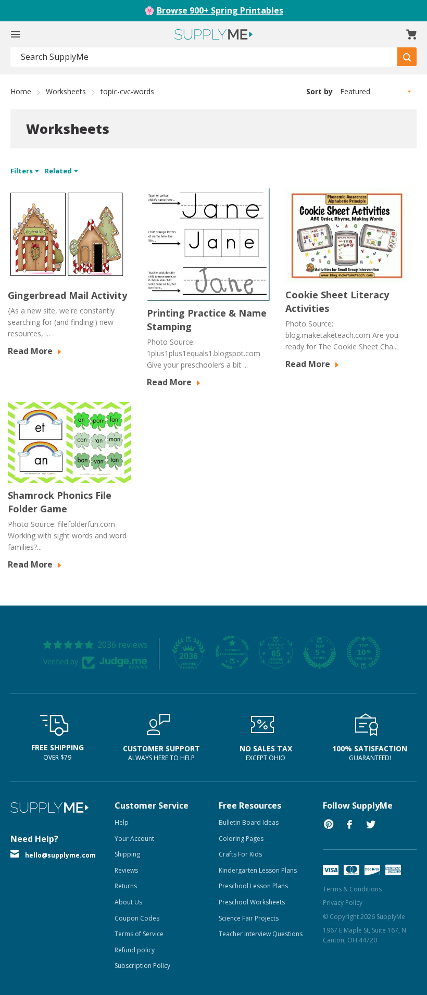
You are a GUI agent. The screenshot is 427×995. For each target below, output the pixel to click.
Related (59, 170)
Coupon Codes (137, 918)
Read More (31, 351)
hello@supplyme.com (60, 855)
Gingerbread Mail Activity (67, 295)
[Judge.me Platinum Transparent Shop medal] (232, 652)
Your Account (134, 838)
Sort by (319, 91)
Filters (22, 170)
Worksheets (66, 91)
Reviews (126, 870)
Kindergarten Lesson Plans (258, 870)
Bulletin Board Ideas (249, 822)
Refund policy (135, 950)
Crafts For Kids (240, 854)
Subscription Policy (142, 965)
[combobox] (204, 57)
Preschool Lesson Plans (253, 885)
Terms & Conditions (352, 889)
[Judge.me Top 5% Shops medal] (319, 652)
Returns (126, 885)
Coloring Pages (241, 838)
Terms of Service (139, 933)
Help (122, 822)
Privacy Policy (342, 902)
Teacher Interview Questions (261, 933)
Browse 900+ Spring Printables (220, 10)
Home (20, 91)
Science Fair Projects (249, 918)
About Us (128, 902)
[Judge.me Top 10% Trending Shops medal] (363, 652)
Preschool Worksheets (252, 902)
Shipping (127, 854)
